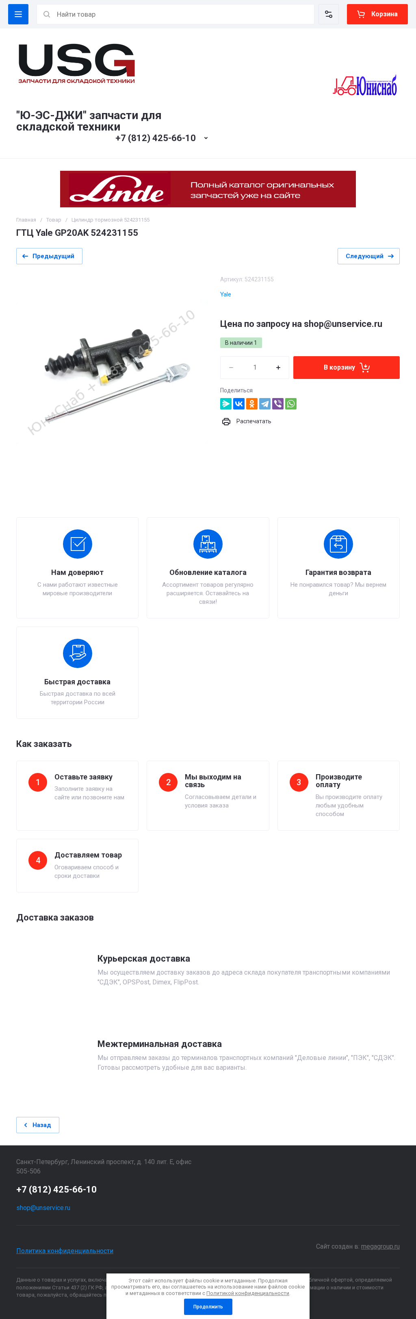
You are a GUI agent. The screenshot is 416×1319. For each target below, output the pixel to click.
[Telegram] (265, 403)
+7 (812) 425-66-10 (155, 138)
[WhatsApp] (291, 403)
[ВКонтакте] (239, 403)
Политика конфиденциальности (64, 1251)
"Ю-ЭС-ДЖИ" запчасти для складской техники (89, 121)
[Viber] (278, 403)
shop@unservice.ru (43, 1208)
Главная (26, 220)
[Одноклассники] (252, 403)
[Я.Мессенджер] (226, 403)
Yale (225, 294)
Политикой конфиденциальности (247, 1293)
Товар (53, 220)
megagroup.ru (380, 1246)
